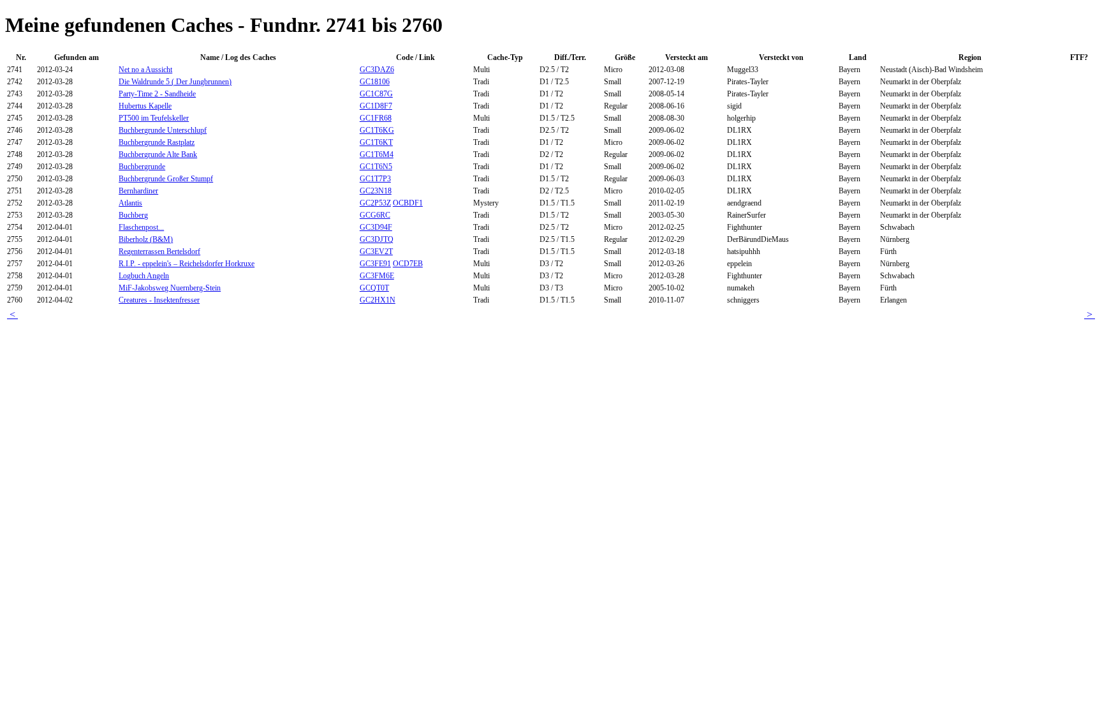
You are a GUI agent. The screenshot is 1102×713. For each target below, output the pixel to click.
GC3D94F (376, 227)
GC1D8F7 (376, 105)
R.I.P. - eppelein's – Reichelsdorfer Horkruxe (186, 263)
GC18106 (375, 81)
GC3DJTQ (376, 239)
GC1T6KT (376, 142)
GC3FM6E (377, 275)
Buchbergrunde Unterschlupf (163, 130)
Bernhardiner (138, 190)
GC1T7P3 (375, 178)
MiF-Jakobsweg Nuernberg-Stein (170, 287)
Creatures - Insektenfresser (159, 300)
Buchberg (133, 215)
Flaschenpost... (141, 227)
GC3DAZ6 (377, 69)
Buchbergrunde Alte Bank (158, 154)
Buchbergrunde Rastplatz (157, 142)
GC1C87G (376, 93)
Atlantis (130, 203)
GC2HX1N (377, 300)
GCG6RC (375, 215)
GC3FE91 (375, 263)
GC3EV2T (376, 251)
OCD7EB (408, 263)
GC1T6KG (377, 130)
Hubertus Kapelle (145, 105)
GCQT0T (374, 287)
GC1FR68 (376, 118)
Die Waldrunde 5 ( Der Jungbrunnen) (175, 81)
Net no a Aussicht (145, 69)
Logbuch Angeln (144, 275)
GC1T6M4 (376, 154)
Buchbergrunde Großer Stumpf (166, 178)
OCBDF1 (408, 203)
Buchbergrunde (142, 166)
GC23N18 (376, 190)
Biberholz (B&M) (146, 239)
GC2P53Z (375, 203)
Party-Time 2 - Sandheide (157, 93)
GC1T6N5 (376, 166)
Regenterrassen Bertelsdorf (159, 251)
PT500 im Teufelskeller (154, 118)
